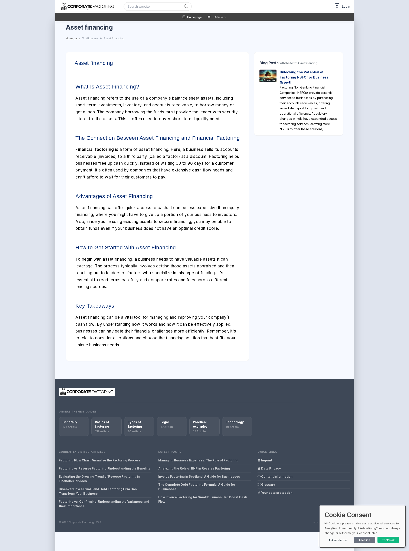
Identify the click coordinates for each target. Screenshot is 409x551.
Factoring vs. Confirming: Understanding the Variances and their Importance (104, 504)
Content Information (276, 476)
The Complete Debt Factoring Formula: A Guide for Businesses (196, 487)
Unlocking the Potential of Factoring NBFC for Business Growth (304, 77)
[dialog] (362, 526)
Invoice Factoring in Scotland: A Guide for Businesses (199, 476)
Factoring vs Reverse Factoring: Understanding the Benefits (104, 468)
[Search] (186, 6)
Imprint (266, 460)
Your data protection (276, 492)
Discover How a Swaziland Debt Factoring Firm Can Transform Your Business (98, 491)
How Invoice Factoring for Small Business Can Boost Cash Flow (202, 499)
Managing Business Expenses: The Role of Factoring (198, 460)
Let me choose (338, 540)
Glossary (268, 484)
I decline (364, 540)
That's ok (388, 540)
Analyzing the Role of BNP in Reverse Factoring (194, 468)
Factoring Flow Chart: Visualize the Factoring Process (100, 460)
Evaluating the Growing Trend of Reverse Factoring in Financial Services (99, 479)
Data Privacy (271, 468)
